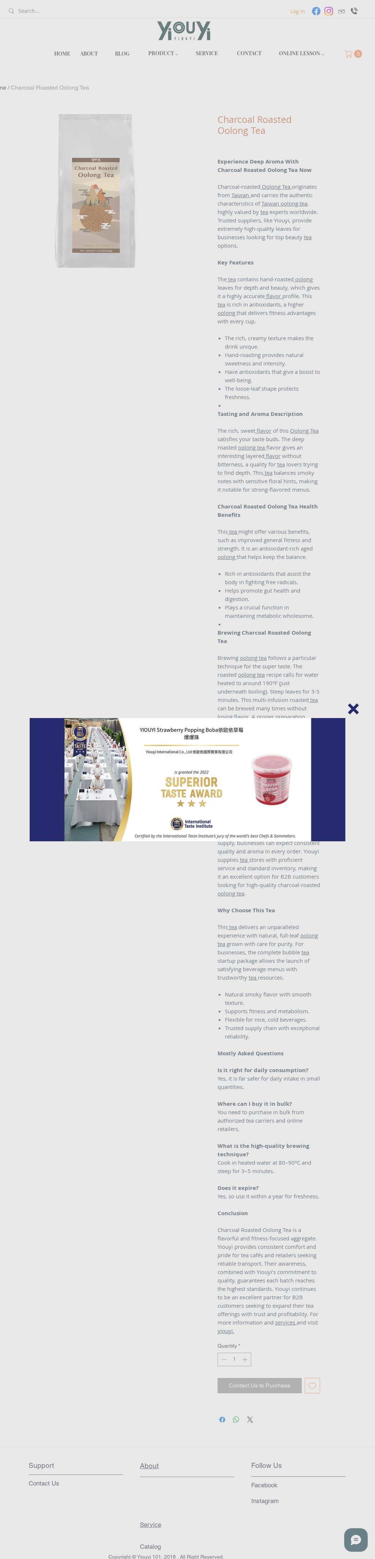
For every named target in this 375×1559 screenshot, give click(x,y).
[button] (353, 708)
